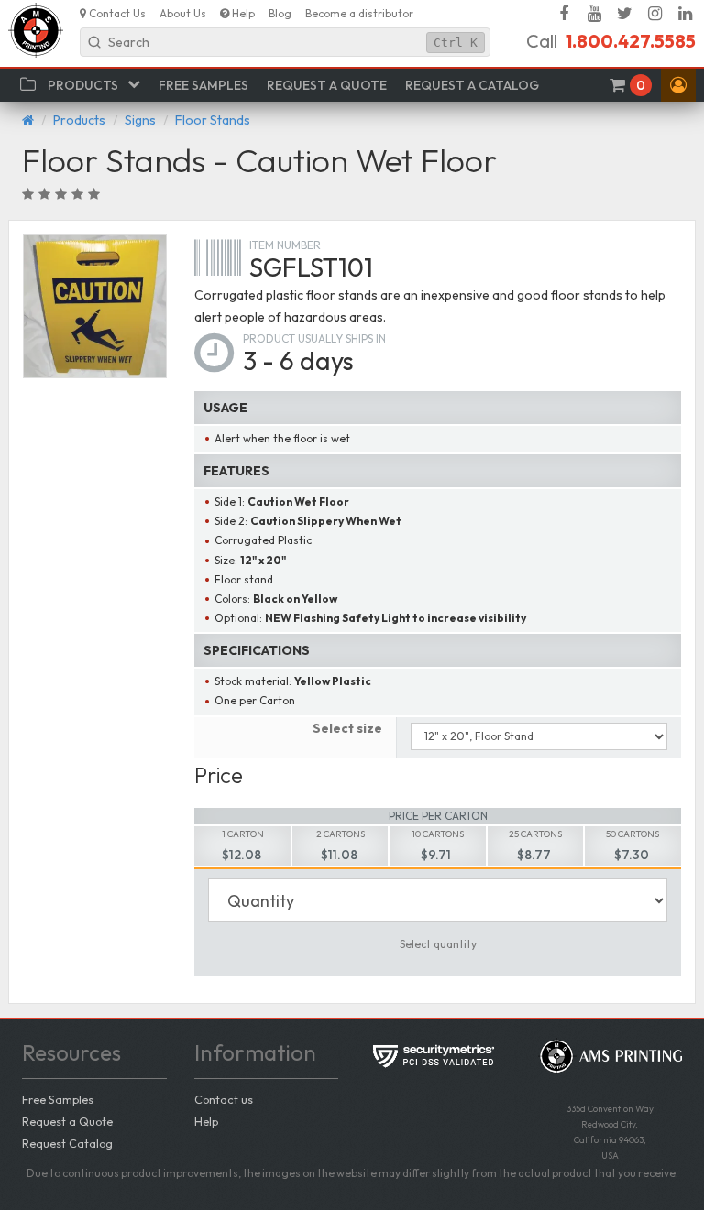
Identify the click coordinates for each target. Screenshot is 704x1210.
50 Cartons (632, 834)
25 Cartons (535, 834)
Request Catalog (67, 1143)
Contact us (223, 1099)
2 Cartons (340, 834)
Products (79, 120)
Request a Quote (67, 1121)
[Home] (28, 120)
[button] (678, 85)
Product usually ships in (314, 338)
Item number (285, 245)
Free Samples (58, 1099)
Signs (140, 120)
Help (206, 1121)
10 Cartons (438, 834)
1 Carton (243, 834)
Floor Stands (212, 120)
